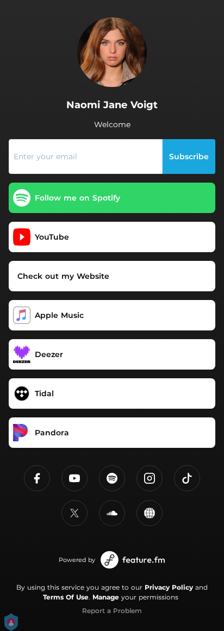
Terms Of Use (66, 597)
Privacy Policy (169, 587)
